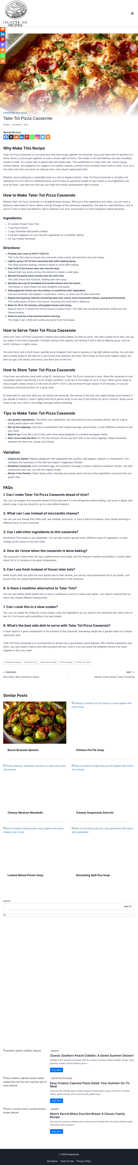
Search (7, 901)
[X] (11, 137)
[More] (48, 137)
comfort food (30, 662)
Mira (8, 125)
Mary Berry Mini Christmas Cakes (21, 674)
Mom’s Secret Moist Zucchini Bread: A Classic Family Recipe (87, 1115)
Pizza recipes (66, 662)
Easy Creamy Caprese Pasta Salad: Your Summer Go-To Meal (89, 1084)
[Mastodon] (2, 44)
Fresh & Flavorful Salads (61, 1078)
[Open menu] (132, 13)
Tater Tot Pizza (83, 662)
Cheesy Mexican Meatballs (25, 812)
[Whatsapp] (32, 137)
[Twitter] (42, 137)
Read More (56, 1070)
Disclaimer (52, 1161)
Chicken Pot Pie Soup (90, 750)
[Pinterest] (27, 137)
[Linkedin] (21, 137)
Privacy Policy (84, 1161)
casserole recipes (12, 662)
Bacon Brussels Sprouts (23, 750)
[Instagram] (37, 137)
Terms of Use (67, 1161)
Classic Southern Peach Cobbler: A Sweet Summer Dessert (92, 1055)
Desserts (54, 1051)
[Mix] (2, 50)
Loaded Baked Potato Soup (25, 875)
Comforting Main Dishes (15, 113)
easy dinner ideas (48, 662)
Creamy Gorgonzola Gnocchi (94, 812)
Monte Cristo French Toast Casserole (115, 674)
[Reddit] (16, 137)
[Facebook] (6, 137)
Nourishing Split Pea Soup (93, 875)
